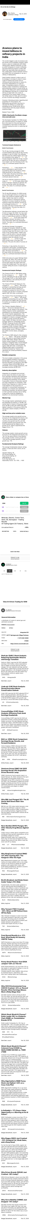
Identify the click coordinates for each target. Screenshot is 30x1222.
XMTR (4, 952)
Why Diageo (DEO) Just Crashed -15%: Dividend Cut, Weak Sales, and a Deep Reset (14, 1140)
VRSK (8, 759)
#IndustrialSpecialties (14, 1005)
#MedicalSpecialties (13, 900)
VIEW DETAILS (24, 531)
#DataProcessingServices (19, 759)
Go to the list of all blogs (8, 7)
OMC (3, 790)
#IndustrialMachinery (13, 926)
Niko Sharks (11, 13)
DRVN (4, 1190)
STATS (14, 531)
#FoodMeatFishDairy (8, 1037)
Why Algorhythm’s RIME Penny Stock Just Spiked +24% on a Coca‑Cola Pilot (13, 1083)
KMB (3, 1032)
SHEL (3, 677)
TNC (3, 926)
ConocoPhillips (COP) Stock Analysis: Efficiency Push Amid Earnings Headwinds (13, 713)
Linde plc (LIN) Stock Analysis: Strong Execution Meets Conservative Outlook (13, 688)
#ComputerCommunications (16, 1129)
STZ (8, 1032)
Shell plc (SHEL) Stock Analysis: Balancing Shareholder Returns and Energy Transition (14, 657)
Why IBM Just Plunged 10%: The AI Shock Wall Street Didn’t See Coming (15, 801)
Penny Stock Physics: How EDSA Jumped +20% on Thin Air (14, 963)
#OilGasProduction (12, 730)
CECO (4, 1005)
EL (12, 1032)
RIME (3, 1101)
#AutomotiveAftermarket (15, 1190)
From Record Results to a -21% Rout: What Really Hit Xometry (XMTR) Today (13, 937)
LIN (3, 702)
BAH (3, 759)
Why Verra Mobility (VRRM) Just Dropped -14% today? (14, 1201)
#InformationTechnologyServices (16, 816)
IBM (3, 816)
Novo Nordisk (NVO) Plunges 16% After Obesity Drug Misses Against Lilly (15, 828)
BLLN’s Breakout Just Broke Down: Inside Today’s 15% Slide (14, 881)
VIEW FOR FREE (15, 551)
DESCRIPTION (5, 531)
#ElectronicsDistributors (15, 952)
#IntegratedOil (12, 677)
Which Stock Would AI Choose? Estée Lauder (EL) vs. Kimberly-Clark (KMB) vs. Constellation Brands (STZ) (13, 1017)
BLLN (3, 900)
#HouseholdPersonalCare (9, 1034)
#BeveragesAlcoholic (13, 1163)
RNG (3, 871)
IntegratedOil (10, 624)
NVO (3, 844)
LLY (8, 844)
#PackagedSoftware (13, 871)
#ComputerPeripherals (13, 1101)
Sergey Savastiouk (6, 820)
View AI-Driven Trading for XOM (15, 602)
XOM (12, 112)
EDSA (3, 977)
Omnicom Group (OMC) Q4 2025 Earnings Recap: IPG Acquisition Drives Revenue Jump (14, 770)
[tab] (4, 571)
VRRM (4, 1215)
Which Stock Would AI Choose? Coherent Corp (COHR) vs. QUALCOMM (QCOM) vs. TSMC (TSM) (13, 1049)
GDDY (4, 1129)
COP (3, 730)
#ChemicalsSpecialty (12, 702)
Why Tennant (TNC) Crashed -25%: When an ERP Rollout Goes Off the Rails (14, 911)
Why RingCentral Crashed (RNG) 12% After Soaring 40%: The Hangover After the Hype (14, 855)
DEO (3, 1163)
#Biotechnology (12, 977)
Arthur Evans (5, 763)
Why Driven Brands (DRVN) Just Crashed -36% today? (14, 1173)
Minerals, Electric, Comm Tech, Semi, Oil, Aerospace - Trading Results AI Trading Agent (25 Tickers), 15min (15, 521)
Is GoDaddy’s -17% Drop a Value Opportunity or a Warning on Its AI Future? (14, 1112)
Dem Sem (4, 681)
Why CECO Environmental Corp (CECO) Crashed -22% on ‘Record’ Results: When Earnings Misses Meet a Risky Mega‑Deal (14, 989)
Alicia (2, 903)
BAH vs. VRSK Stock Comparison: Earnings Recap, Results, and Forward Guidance (14, 741)
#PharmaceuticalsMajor (18, 844)
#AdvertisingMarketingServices (16, 790)
